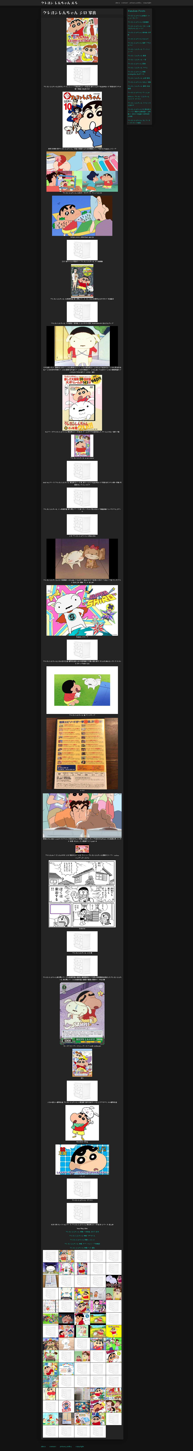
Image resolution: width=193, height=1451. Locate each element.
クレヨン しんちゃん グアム (138, 68)
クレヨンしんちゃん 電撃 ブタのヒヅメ (139, 44)
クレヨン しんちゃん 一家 (137, 59)
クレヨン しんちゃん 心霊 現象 (139, 78)
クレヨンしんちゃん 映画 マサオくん (82, 1236)
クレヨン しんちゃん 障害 (137, 55)
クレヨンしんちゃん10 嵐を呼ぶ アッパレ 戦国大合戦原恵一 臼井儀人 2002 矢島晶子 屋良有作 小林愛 (139, 112)
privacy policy (135, 3)
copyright (147, 3)
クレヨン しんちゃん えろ (59, 2)
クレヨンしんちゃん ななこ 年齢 (139, 82)
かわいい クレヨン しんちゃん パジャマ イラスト (138, 97)
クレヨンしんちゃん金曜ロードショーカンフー (139, 17)
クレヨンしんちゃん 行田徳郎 (138, 22)
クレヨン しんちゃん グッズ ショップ (139, 50)
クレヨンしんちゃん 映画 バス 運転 (82, 1248)
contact (124, 3)
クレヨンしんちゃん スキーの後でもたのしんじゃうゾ (139, 27)
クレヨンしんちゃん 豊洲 (137, 63)
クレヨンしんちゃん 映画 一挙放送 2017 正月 (82, 1232)
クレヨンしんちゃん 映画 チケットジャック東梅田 (82, 1244)
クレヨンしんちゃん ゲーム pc (139, 92)
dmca (117, 3)
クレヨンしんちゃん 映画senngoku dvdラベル (137, 73)
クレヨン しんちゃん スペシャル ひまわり (139, 104)
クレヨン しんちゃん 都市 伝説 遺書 (139, 87)
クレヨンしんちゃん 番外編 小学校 (139, 33)
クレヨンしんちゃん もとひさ (138, 39)
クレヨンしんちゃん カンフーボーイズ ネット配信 (139, 121)
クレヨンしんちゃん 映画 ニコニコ (82, 1240)
